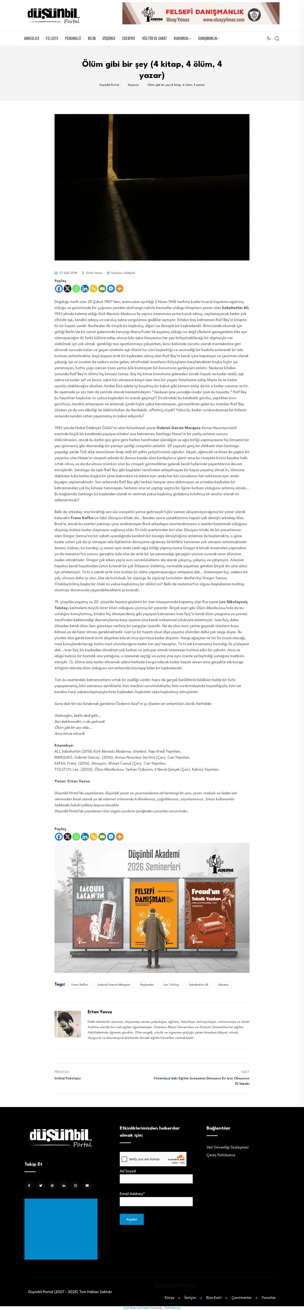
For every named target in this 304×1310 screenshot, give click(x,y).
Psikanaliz (73, 38)
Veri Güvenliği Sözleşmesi (228, 1147)
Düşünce (109, 38)
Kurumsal (181, 38)
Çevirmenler (241, 1298)
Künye (169, 1298)
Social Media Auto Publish (136, 1308)
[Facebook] (59, 289)
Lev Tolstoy (171, 984)
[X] (67, 289)
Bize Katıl (213, 1298)
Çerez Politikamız (221, 1155)
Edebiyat (129, 38)
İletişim (190, 1298)
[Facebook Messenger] (111, 289)
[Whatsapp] (76, 289)
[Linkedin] (85, 289)
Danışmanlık (207, 38)
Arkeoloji (31, 38)
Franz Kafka (79, 984)
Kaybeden (147, 984)
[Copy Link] (93, 289)
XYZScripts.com (173, 1308)
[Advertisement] (61, 1229)
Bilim (92, 38)
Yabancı (223, 984)
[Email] (102, 289)
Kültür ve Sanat (154, 38)
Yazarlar (269, 1298)
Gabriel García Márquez (113, 984)
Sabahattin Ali (198, 984)
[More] (120, 289)
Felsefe (52, 38)
